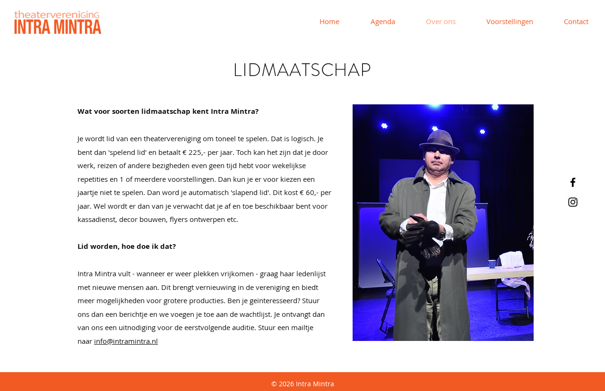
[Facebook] (573, 182)
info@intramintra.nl (126, 341)
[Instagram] (573, 202)
